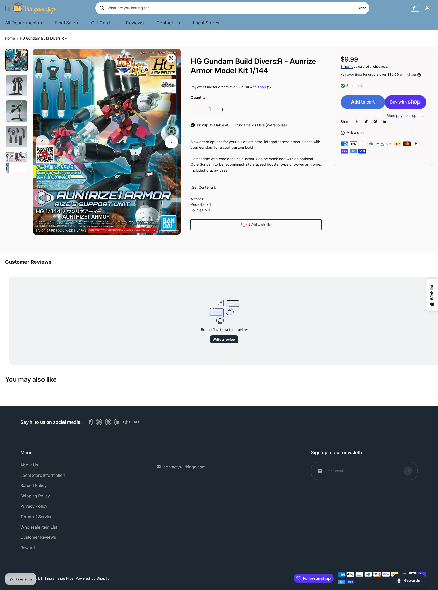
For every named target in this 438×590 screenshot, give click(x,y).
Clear (361, 8)
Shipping (347, 66)
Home (10, 38)
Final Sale (65, 22)
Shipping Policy (35, 495)
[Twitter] (366, 121)
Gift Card (100, 22)
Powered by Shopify (92, 578)
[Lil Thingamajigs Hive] (30, 8)
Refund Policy (33, 485)
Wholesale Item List (38, 527)
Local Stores (206, 22)
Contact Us (168, 22)
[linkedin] (117, 422)
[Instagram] (99, 422)
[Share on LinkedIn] (384, 121)
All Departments (22, 22)
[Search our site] (101, 8)
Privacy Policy (33, 506)
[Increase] (222, 109)
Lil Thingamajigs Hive (55, 578)
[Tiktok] (126, 422)
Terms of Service (36, 516)
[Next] (171, 141)
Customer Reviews (38, 537)
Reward (27, 547)
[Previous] (42, 141)
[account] (427, 8)
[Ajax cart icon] (415, 8)
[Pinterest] (375, 121)
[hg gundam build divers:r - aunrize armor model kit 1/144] (171, 58)
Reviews (135, 22)
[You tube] (136, 422)
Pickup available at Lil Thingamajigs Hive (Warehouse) (242, 125)
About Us (29, 464)
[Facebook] (357, 121)
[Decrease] (197, 109)
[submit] (408, 471)
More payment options (405, 115)
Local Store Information (42, 475)
